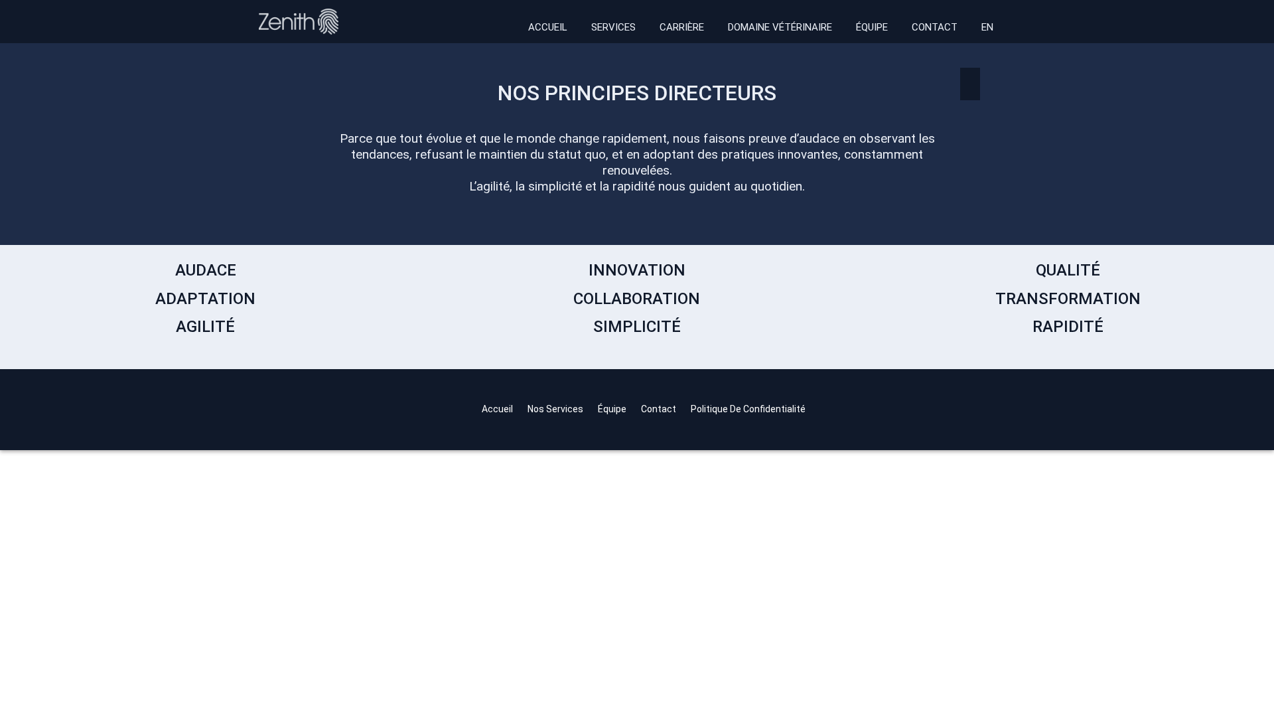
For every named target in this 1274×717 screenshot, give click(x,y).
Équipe (612, 409)
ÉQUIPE (872, 27)
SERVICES (613, 27)
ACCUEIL (547, 27)
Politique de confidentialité (748, 409)
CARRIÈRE (682, 27)
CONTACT (934, 27)
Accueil (497, 409)
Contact (658, 409)
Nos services (555, 409)
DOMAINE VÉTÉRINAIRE (780, 27)
